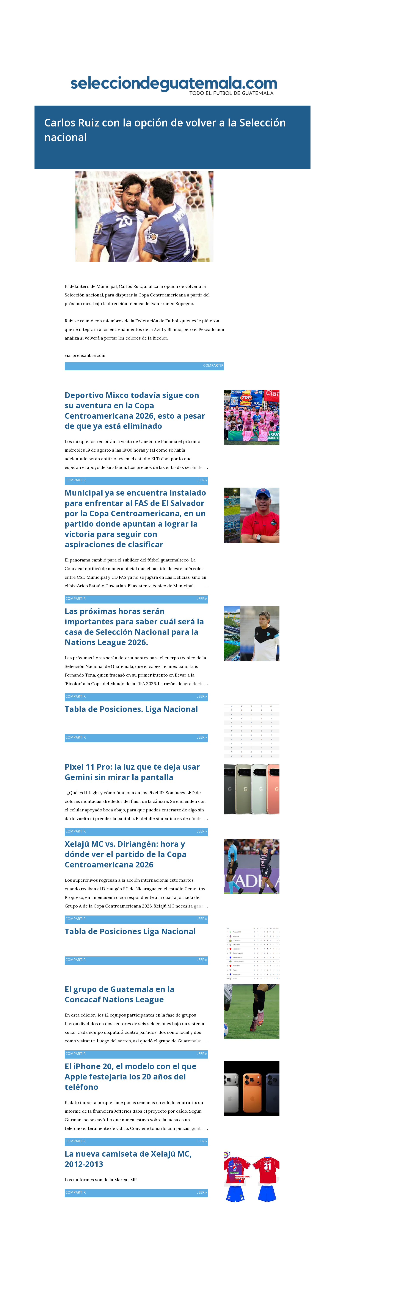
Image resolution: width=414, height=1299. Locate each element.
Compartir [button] (213, 365)
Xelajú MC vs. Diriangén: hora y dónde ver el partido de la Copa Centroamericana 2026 (126, 854)
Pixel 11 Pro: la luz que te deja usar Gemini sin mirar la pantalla (132, 771)
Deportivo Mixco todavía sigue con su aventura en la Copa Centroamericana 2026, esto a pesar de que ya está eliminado (135, 410)
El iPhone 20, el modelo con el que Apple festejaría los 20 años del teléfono (130, 1076)
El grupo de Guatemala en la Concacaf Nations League (119, 994)
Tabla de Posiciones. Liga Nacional (131, 709)
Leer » (201, 480)
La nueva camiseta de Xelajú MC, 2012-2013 (128, 1158)
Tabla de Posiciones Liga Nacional (130, 931)
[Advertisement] (207, 30)
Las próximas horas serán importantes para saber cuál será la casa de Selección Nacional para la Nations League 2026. (134, 626)
